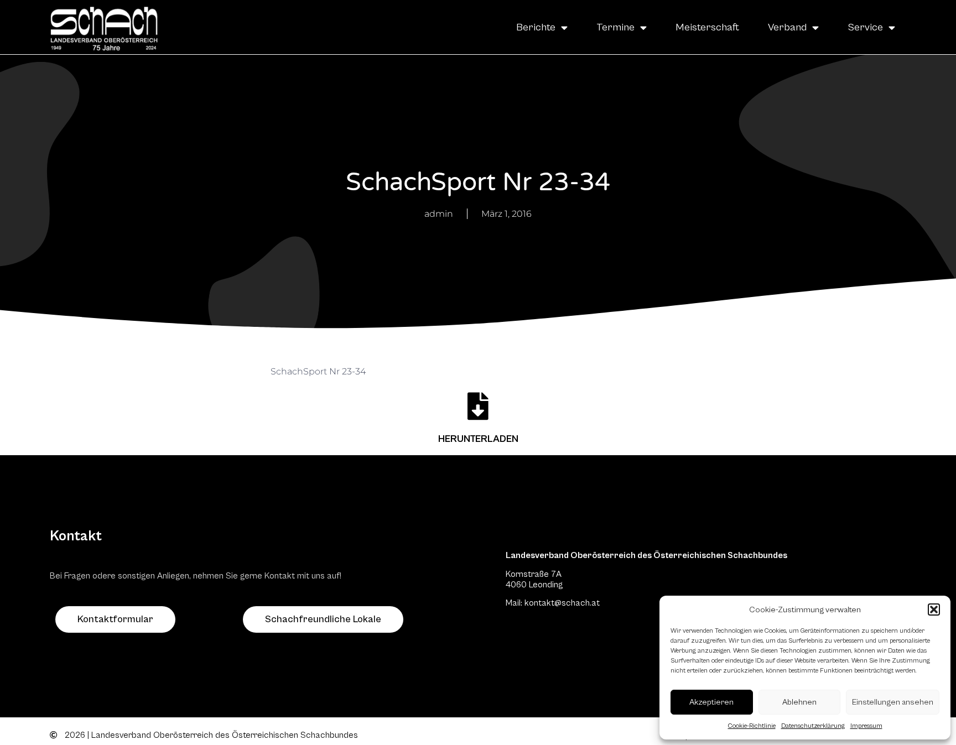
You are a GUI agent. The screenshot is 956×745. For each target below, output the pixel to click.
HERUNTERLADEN (478, 439)
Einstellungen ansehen (892, 702)
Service (865, 27)
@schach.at (577, 603)
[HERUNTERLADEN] (478, 406)
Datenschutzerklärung (813, 726)
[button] (933, 609)
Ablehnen (799, 702)
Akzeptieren (711, 702)
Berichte (535, 27)
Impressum (866, 726)
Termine (615, 27)
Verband (787, 27)
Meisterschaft (707, 27)
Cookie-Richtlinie (752, 726)
